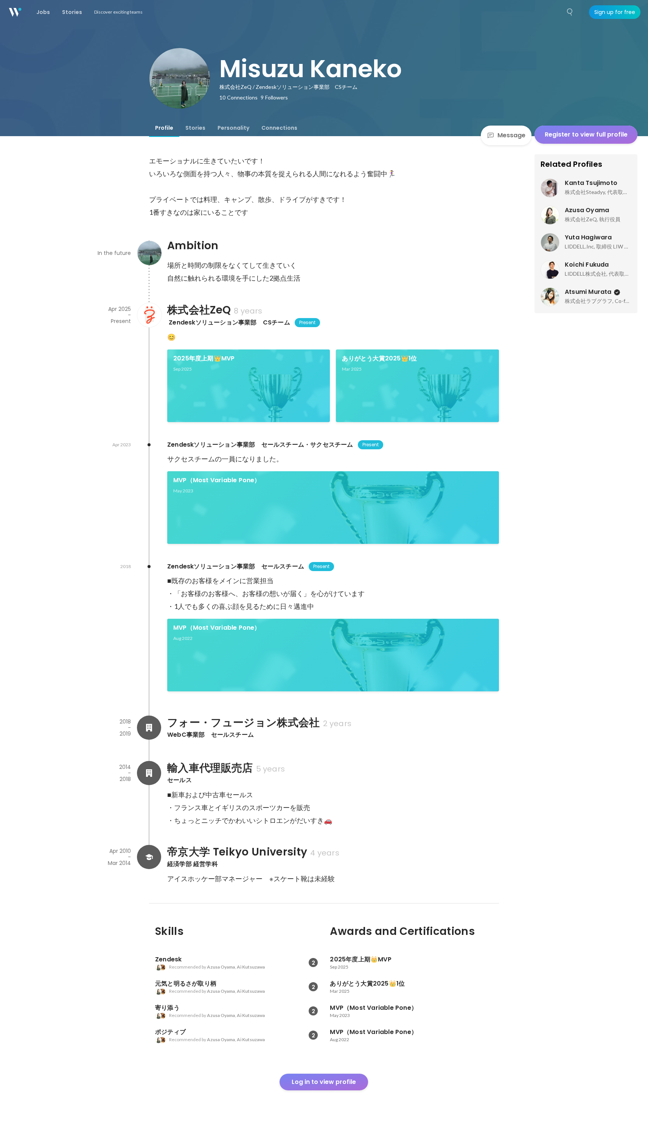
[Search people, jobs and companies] (570, 12)
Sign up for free (614, 12)
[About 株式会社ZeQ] (149, 315)
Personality (233, 128)
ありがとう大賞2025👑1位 (379, 358)
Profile (164, 128)
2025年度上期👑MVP (204, 358)
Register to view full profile (586, 134)
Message (511, 135)
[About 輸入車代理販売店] (149, 773)
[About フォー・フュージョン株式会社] (149, 728)
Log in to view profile (324, 1081)
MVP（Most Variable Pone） (217, 480)
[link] (248, 385)
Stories (195, 128)
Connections (279, 128)
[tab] (164, 128)
